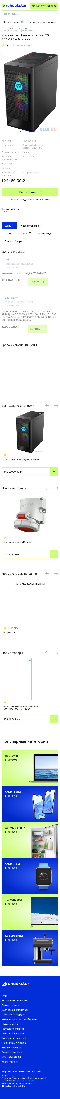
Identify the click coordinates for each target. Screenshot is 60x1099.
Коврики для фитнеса (14, 1038)
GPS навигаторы (11, 1056)
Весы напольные (11, 1047)
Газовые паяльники (13, 1028)
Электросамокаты (12, 1052)
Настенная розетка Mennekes (18, 542)
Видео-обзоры (13, 241)
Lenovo (5, 211)
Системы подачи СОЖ (14, 22)
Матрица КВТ (10, 632)
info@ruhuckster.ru (22, 1083)
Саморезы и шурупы (13, 1014)
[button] (47, 406)
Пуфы (5, 995)
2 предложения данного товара (34, 199)
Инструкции (45, 233)
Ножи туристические (14, 1042)
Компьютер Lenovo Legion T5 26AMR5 (22, 459)
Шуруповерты (10, 1023)
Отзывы (24, 233)
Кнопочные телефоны (15, 1000)
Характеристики (30, 225)
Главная (5, 29)
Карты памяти (10, 1061)
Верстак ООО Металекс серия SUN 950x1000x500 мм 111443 (21, 707)
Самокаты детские (13, 1033)
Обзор (8, 233)
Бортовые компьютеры (15, 1009)
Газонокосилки (10, 1005)
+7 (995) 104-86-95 (24, 1080)
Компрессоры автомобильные (19, 1019)
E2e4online (11, 297)
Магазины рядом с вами (19, 263)
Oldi (7, 259)
